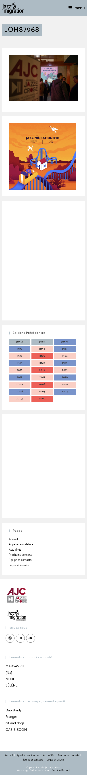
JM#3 (20, 363)
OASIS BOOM (16, 730)
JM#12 (19, 342)
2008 (42, 384)
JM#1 (64, 363)
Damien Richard (61, 770)
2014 (42, 370)
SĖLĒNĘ (11, 685)
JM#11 (42, 342)
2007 (65, 384)
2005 (42, 392)
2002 (42, 399)
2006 (19, 392)
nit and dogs (15, 723)
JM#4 (65, 356)
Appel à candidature (21, 544)
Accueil (13, 539)
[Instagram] (20, 638)
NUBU (10, 679)
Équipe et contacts (20, 560)
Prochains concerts (20, 555)
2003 (19, 399)
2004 (65, 392)
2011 (42, 377)
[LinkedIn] (30, 638)
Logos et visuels (19, 565)
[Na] (9, 673)
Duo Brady (13, 710)
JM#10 (64, 342)
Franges (11, 717)
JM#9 (20, 349)
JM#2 (42, 363)
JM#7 (65, 349)
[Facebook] (10, 638)
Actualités (15, 550)
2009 (19, 384)
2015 (20, 370)
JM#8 (42, 349)
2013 (65, 370)
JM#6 (20, 356)
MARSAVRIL (15, 666)
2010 (65, 377)
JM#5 (42, 356)
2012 (20, 377)
